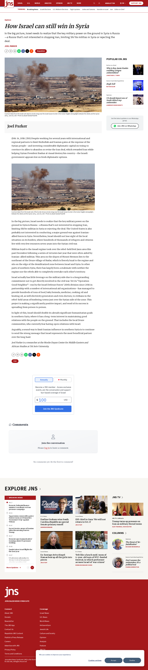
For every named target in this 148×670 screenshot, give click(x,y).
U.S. (28, 3)
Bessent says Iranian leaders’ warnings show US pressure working (20, 541)
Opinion (59, 3)
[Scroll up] (28, 567)
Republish (41, 51)
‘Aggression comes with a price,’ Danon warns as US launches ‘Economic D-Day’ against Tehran (21, 519)
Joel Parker (11, 46)
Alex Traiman (117, 527)
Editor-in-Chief (119, 10)
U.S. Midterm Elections (60, 10)
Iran (111, 10)
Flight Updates (75, 10)
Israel (20, 3)
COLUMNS (118, 533)
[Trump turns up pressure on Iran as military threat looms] (127, 509)
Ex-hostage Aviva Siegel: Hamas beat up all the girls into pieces (56, 557)
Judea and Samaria (88, 10)
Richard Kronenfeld (133, 547)
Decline (132, 660)
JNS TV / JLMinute (118, 518)
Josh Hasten (126, 527)
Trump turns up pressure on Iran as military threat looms (127, 522)
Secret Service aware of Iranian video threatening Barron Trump (21, 530)
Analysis (48, 3)
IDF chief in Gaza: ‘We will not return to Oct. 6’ (90, 520)
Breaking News (16, 497)
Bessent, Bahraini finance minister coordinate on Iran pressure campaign (20, 507)
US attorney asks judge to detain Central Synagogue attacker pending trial (19, 560)
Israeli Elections (45, 10)
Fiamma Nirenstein (132, 567)
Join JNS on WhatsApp (126, 126)
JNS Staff (78, 525)
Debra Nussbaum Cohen (83, 565)
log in (47, 448)
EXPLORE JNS (22, 489)
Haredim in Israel (102, 10)
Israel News (79, 516)
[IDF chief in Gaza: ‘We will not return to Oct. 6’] (91, 505)
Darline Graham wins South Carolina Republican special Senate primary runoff (54, 522)
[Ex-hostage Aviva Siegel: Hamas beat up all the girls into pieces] (56, 540)
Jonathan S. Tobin (113, 75)
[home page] (9, 4)
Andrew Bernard (46, 527)
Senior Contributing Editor (115, 81)
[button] (15, 51)
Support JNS (136, 3)
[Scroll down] (32, 567)
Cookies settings (95, 660)
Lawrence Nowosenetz (114, 105)
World (37, 3)
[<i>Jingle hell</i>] (138, 85)
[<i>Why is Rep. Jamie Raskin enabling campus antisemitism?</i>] (138, 70)
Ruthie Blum (110, 87)
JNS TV (69, 3)
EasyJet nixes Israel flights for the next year (20, 550)
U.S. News (43, 516)
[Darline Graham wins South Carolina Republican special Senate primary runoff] (56, 505)
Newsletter (110, 3)
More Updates (12, 568)
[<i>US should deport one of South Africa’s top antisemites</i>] (138, 99)
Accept (113, 660)
